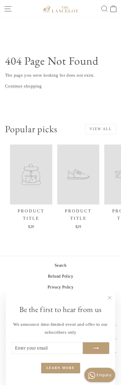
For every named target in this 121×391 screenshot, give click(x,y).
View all (101, 129)
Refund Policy (60, 276)
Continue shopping (23, 86)
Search (60, 265)
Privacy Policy (60, 287)
